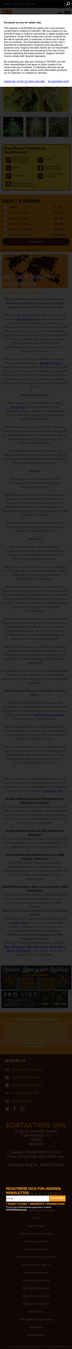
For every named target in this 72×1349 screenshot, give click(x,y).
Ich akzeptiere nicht (58, 81)
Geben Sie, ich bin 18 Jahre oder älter (24, 81)
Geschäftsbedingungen (16, 1209)
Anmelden (57, 1198)
